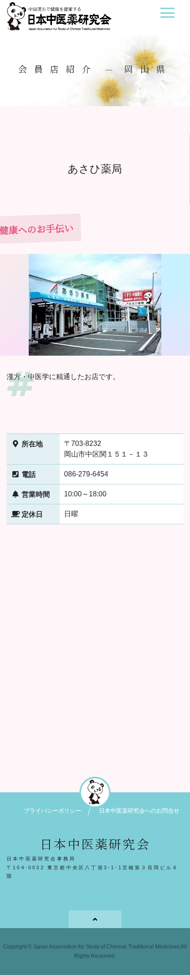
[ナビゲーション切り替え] (167, 16)
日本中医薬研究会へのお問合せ (139, 810)
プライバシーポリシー (52, 810)
